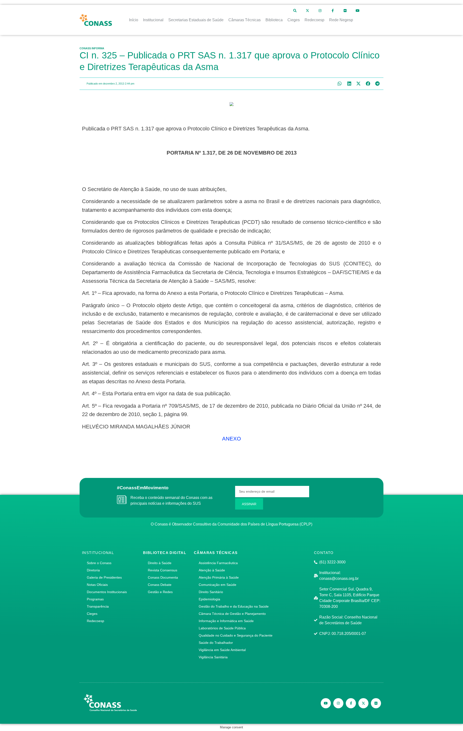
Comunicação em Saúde (217, 585)
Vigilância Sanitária (213, 657)
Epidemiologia (209, 599)
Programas (95, 599)
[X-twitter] (307, 11)
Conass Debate (159, 585)
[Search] (295, 11)
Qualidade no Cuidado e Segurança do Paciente (235, 635)
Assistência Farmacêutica (218, 563)
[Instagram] (320, 11)
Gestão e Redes (160, 592)
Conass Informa (92, 48)
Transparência (98, 606)
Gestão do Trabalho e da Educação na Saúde (234, 606)
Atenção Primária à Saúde (219, 577)
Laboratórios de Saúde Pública (222, 628)
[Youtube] (358, 11)
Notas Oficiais (97, 585)
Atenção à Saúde (212, 570)
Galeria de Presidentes (104, 577)
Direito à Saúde (159, 563)
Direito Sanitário (211, 592)
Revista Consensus (162, 570)
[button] (339, 83)
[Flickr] (345, 11)
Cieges (92, 614)
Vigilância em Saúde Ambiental (222, 650)
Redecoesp (95, 621)
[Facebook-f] (332, 11)
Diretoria (93, 570)
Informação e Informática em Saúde (226, 621)
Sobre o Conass (99, 563)
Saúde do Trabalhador (216, 643)
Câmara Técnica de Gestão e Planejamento (232, 614)
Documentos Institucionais (107, 592)
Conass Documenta (163, 577)
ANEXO (231, 439)
